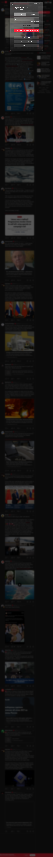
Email (21, 14)
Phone (33, 14)
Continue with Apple (27, 41)
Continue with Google (27, 37)
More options (27, 45)
